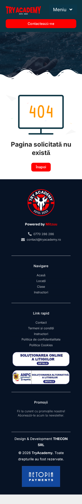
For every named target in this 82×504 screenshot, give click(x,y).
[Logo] (23, 5)
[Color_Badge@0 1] (41, 189)
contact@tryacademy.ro (44, 239)
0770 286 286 (43, 234)
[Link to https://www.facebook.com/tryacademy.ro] (33, 248)
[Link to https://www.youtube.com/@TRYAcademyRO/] (46, 248)
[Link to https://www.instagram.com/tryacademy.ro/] (40, 248)
